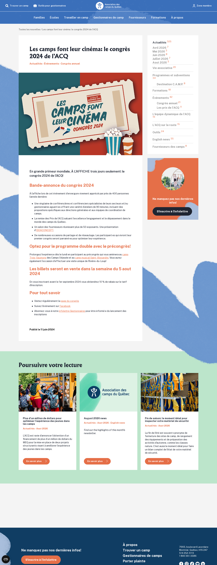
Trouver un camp (136, 550)
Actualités (162, 42)
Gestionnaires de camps (142, 556)
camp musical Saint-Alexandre (91, 257)
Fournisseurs (137, 17)
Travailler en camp (76, 17)
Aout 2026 (161, 62)
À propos (177, 17)
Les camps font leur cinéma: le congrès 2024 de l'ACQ (70, 29)
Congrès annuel (169, 103)
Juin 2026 (160, 55)
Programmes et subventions (171, 76)
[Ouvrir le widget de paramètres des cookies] (6, 559)
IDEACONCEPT (44, 230)
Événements (162, 97)
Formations (158, 17)
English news (163, 139)
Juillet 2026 (161, 58)
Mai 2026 (160, 51)
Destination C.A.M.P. (171, 84)
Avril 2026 (161, 47)
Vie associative (164, 68)
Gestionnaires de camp (108, 17)
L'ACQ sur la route (166, 125)
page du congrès (70, 301)
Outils (158, 132)
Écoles (54, 17)
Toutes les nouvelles (29, 29)
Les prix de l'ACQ (169, 107)
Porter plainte (134, 561)
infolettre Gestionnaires (72, 311)
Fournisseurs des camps (170, 146)
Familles (39, 17)
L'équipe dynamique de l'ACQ (171, 115)
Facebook (65, 306)
